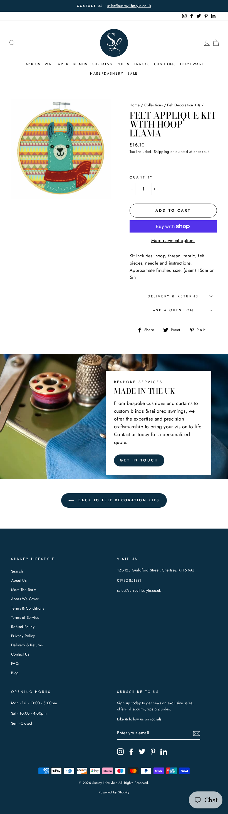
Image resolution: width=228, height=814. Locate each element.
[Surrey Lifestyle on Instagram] (120, 751)
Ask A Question (173, 310)
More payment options (173, 240)
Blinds (80, 64)
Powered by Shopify (114, 792)
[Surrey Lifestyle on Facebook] (131, 751)
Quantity (141, 177)
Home (135, 105)
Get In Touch (139, 460)
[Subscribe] (196, 733)
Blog (15, 673)
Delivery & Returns (173, 296)
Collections (153, 105)
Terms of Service (25, 617)
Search (17, 571)
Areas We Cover (25, 599)
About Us (18, 580)
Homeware (192, 64)
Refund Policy (22, 626)
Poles (123, 64)
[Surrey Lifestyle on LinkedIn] (163, 751)
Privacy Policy (23, 636)
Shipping (161, 151)
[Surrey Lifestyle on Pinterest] (153, 751)
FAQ (15, 663)
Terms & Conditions (27, 608)
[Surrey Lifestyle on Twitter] (142, 751)
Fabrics (32, 64)
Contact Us (20, 654)
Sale (133, 73)
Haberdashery (106, 73)
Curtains (102, 64)
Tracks (142, 64)
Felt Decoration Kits (183, 105)
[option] (114, 6)
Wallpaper (57, 64)
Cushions (165, 64)
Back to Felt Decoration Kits (117, 500)
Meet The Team (23, 589)
